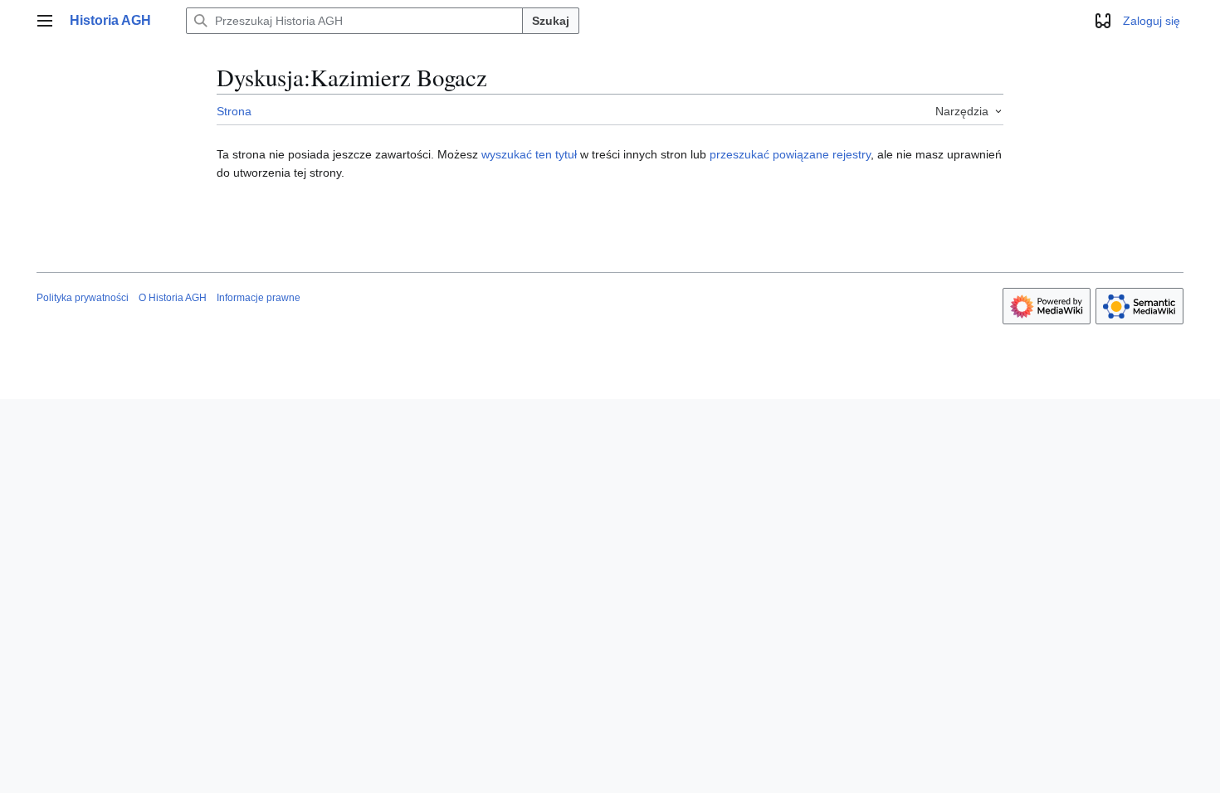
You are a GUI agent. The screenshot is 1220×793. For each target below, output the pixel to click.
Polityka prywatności (83, 298)
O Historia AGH (173, 298)
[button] (45, 20)
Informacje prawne (258, 298)
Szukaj (550, 20)
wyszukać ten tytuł (529, 154)
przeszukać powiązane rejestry (790, 154)
